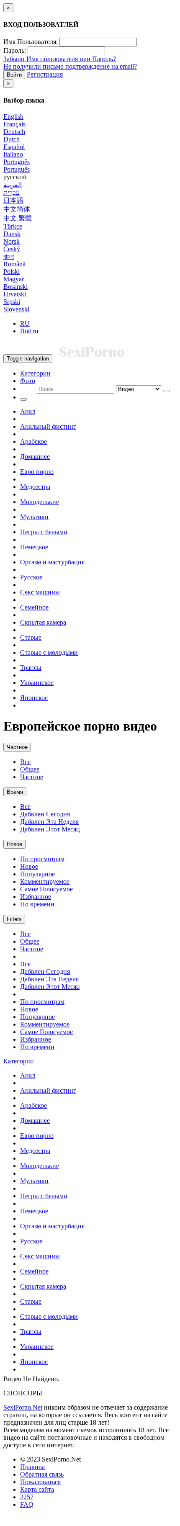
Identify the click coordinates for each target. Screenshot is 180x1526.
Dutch (11, 139)
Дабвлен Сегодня (45, 814)
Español (14, 146)
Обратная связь (42, 1474)
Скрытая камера (43, 622)
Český (11, 248)
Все (25, 761)
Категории (35, 373)
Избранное (35, 896)
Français (14, 124)
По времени (37, 904)
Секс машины (40, 592)
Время (15, 792)
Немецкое (34, 547)
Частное (17, 747)
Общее (29, 769)
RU (25, 323)
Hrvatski (14, 294)
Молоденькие (39, 501)
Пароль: (14, 50)
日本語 (13, 200)
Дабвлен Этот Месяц (50, 829)
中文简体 (16, 209)
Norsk (11, 241)
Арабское (33, 441)
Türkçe (12, 226)
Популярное (37, 874)
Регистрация (45, 74)
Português (16, 161)
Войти (14, 75)
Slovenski (16, 309)
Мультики (34, 516)
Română (14, 264)
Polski (11, 271)
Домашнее (35, 456)
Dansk (12, 233)
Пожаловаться (40, 1481)
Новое (14, 844)
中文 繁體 (17, 217)
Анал (27, 411)
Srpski (11, 301)
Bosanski (15, 286)
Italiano (13, 154)
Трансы (30, 667)
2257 (26, 1496)
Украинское (37, 682)
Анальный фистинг (48, 426)
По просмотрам (42, 858)
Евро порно (37, 471)
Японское (34, 697)
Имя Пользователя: (30, 41)
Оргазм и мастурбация (52, 562)
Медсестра (35, 486)
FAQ (26, 1504)
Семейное (34, 607)
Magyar (13, 279)
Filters (14, 919)
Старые (30, 637)
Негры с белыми (43, 531)
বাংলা (8, 256)
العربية (12, 184)
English (13, 116)
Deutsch (14, 131)
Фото (27, 380)
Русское (31, 577)
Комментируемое (44, 881)
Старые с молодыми (49, 652)
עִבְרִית (11, 192)
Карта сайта (37, 1489)
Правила (32, 1466)
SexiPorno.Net (22, 1407)
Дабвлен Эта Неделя (49, 821)
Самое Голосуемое (46, 889)
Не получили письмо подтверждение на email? (70, 66)
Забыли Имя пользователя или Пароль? (59, 58)
